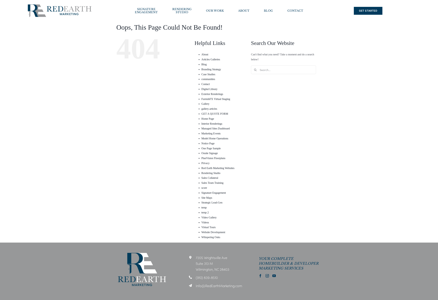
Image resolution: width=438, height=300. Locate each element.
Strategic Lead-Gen (211, 202)
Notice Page (208, 143)
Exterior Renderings (212, 94)
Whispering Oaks (210, 237)
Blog (204, 64)
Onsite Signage (209, 153)
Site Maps (206, 197)
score (204, 187)
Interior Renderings (211, 123)
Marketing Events (211, 133)
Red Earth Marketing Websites (217, 168)
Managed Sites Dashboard (215, 128)
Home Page (207, 118)
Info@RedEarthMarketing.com (219, 285)
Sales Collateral (209, 177)
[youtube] (274, 276)
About (204, 54)
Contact (205, 84)
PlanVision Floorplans (213, 158)
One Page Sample (211, 148)
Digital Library (209, 89)
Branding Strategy (211, 69)
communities (208, 79)
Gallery (205, 103)
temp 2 (205, 212)
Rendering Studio (210, 173)
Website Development (213, 232)
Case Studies (208, 74)
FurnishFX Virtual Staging (215, 99)
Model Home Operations (214, 138)
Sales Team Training (212, 182)
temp (204, 207)
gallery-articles (209, 108)
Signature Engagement (213, 192)
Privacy (205, 163)
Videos (205, 222)
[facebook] (260, 276)
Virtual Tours (208, 227)
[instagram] (267, 276)
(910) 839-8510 (207, 277)
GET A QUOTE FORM (214, 113)
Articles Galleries (210, 59)
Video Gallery (209, 217)
